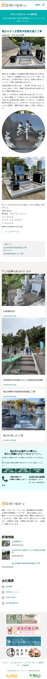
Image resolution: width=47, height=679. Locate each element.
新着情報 (25, 665)
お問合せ (13, 675)
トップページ (12, 231)
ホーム (5, 663)
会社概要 (9, 586)
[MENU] (43, 5)
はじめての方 (16, 663)
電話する (37, 675)
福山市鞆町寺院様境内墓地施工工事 (26, 563)
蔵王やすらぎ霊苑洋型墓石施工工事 (22, 31)
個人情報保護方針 (12, 603)
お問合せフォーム (12, 592)
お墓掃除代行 (17, 541)
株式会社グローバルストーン (20, 670)
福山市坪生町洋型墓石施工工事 (15, 248)
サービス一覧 (29, 663)
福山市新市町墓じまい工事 (13, 254)
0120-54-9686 (10, 597)
